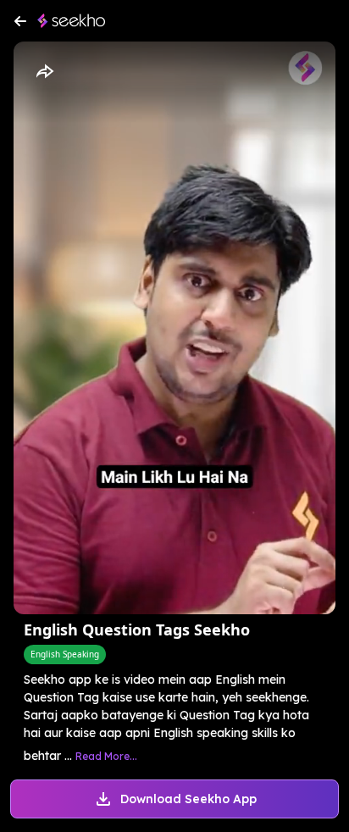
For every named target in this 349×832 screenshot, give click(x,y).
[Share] (44, 72)
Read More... (106, 756)
